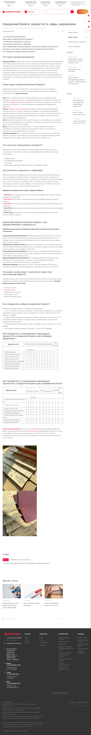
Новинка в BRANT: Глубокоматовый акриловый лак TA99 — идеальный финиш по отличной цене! (77, 80)
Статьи (69, 94)
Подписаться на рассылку (59, 693)
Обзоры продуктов (64, 641)
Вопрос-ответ (63, 644)
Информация (63, 634)
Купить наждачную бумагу (12, 429)
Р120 (5, 203)
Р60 (9, 195)
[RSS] (58, 31)
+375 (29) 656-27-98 (30, 2)
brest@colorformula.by (60, 3)
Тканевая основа (9, 290)
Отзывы (42, 640)
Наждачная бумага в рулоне (17, 109)
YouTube (43, 693)
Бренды (27, 642)
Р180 (9, 203)
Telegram (38, 693)
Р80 (5, 199)
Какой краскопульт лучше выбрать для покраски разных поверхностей (10, 605)
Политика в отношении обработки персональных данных (66, 648)
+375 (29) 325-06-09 (9, 2)
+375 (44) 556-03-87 (60, 2)
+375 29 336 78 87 (45, 2)
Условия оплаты (82, 637)
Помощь (81, 634)
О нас (41, 637)
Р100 (9, 199)
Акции (26, 637)
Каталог (28, 634)
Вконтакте (25, 693)
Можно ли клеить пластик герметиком (79, 113)
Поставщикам (43, 642)
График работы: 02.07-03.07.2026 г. (74, 70)
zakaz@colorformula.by (14, 643)
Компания (43, 634)
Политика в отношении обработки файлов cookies (65, 654)
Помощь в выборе (83, 648)
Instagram (34, 693)
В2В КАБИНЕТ (82, 11)
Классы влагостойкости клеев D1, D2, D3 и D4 (80, 122)
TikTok (47, 693)
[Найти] (72, 11)
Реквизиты (43, 645)
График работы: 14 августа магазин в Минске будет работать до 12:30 (75, 61)
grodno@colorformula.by (30, 3)
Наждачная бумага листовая (19, 102)
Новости (70, 52)
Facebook (29, 693)
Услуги (27, 640)
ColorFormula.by (32, 431)
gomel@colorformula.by (45, 3)
